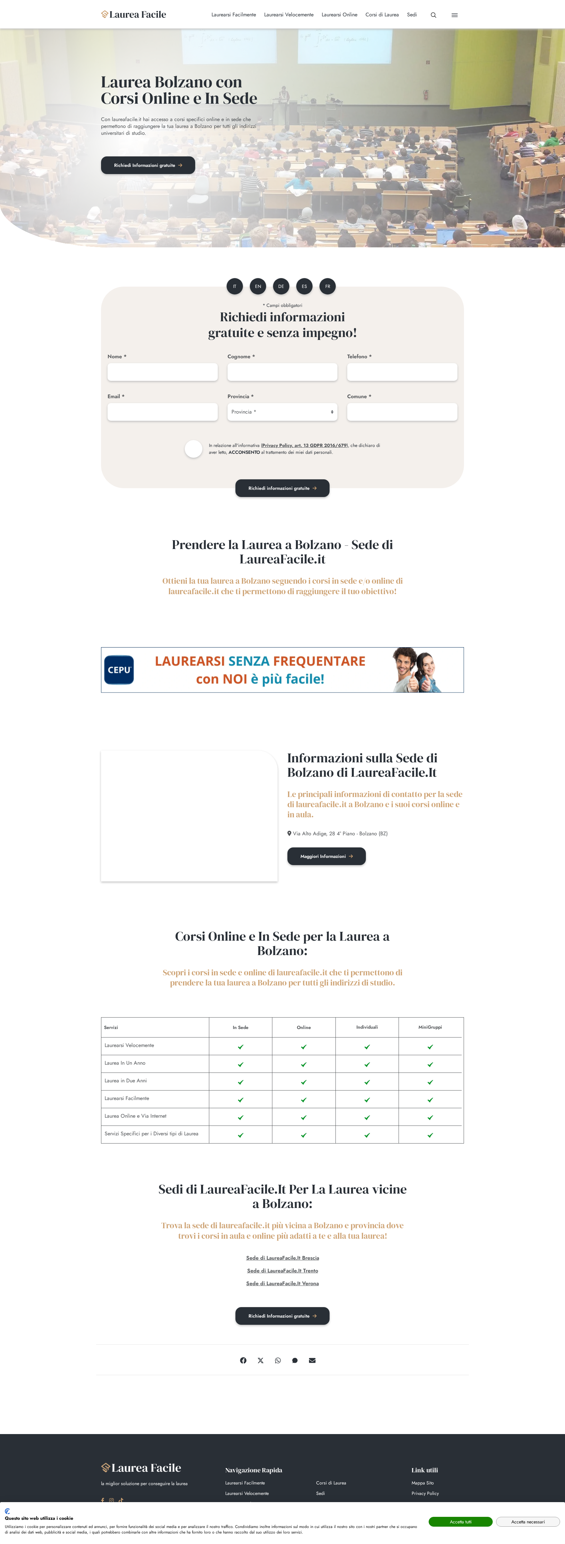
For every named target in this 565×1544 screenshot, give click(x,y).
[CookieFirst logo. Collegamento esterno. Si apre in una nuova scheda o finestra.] (7, 1511)
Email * (116, 396)
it (234, 286)
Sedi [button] (412, 14)
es (304, 286)
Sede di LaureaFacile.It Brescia (282, 1258)
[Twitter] (261, 1360)
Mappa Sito (423, 1483)
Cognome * (241, 356)
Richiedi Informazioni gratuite (145, 165)
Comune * (359, 396)
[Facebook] (243, 1360)
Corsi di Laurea (331, 1483)
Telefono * (359, 356)
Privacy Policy (425, 1493)
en (258, 286)
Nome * (117, 356)
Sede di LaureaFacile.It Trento (282, 1270)
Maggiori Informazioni (323, 856)
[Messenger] (295, 1360)
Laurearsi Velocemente (247, 1493)
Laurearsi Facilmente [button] (234, 14)
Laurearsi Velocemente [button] (289, 14)
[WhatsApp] (278, 1360)
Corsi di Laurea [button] (382, 14)
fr (327, 286)
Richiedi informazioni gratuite (279, 488)
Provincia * (241, 396)
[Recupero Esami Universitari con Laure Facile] (133, 14)
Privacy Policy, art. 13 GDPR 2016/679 (304, 445)
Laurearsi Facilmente (245, 1483)
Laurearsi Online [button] (339, 14)
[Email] (312, 1360)
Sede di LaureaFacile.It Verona (282, 1283)
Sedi (320, 1493)
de (281, 286)
